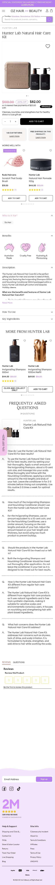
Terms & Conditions (38, 840)
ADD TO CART (14, 198)
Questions (19, 662)
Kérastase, (16, 16)
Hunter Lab (9, 28)
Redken (37, 16)
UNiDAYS (34, 861)
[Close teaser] (7, 428)
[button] (3, 442)
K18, (32, 16)
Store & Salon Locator (10, 844)
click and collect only (14, 389)
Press (32, 849)
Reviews (6, 662)
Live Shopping (8, 857)
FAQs (4, 840)
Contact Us (6, 836)
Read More (7, 303)
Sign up (44, 779)
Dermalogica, (25, 16)
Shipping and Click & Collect (10, 832)
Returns (5, 849)
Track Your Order (9, 853)
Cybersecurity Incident (39, 832)
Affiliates (33, 844)
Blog (4, 861)
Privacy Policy (35, 857)
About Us (34, 836)
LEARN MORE (27, 4)
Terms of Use (35, 853)
